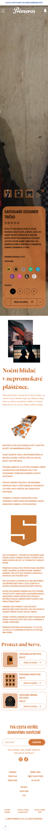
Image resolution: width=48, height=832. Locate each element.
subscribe (36, 742)
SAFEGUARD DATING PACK (30, 654)
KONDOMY (12, 772)
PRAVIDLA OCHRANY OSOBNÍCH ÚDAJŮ (23, 811)
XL (34, 291)
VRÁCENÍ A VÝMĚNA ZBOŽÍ (39, 811)
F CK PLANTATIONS (35, 776)
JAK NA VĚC (35, 780)
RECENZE (24, 787)
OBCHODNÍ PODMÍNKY (7, 811)
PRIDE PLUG (12, 776)
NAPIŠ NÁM (24, 791)
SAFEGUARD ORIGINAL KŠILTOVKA (28, 696)
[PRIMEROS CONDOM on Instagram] (21, 760)
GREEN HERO (12, 780)
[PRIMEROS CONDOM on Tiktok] (26, 760)
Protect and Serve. (21, 644)
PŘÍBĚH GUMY (35, 772)
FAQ (24, 795)
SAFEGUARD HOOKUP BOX (30, 674)
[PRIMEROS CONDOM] (24, 10)
